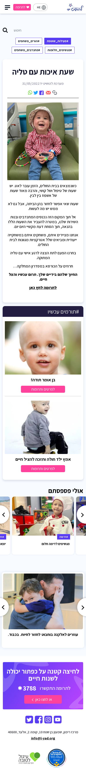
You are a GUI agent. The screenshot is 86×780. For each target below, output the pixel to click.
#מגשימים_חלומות (60, 50)
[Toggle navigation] (8, 8)
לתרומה (20, 7)
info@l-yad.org (43, 738)
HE (39, 7)
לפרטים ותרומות (43, 389)
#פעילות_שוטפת (57, 41)
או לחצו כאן (43, 699)
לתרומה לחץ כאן (43, 287)
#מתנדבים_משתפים (27, 50)
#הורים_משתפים (28, 41)
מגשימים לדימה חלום (56, 544)
